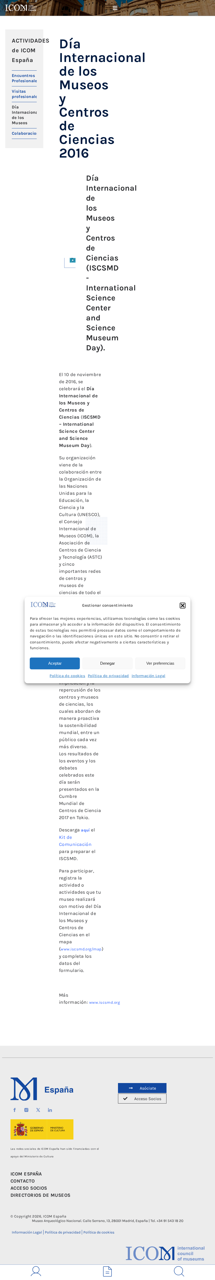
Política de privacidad (108, 675)
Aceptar (55, 663)
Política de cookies (67, 675)
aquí (85, 830)
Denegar (107, 663)
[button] (182, 605)
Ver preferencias (160, 663)
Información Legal (148, 675)
